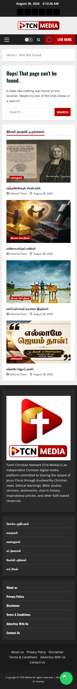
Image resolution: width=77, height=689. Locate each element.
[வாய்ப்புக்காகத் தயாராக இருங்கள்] (38, 281)
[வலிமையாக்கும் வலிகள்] (38, 221)
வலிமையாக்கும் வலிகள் (21, 248)
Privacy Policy (15, 596)
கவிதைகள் (17, 358)
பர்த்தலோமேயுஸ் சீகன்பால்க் (23, 188)
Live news (65, 39)
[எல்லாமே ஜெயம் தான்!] (38, 342)
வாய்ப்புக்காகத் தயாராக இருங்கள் (27, 308)
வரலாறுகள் (17, 177)
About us (11, 587)
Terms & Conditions (18, 614)
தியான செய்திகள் (20, 238)
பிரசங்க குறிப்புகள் (17, 523)
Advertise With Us (17, 623)
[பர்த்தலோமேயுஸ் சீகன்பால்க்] (38, 161)
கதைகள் (12, 532)
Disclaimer (13, 605)
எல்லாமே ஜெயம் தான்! (20, 368)
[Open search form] (38, 40)
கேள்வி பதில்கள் (16, 559)
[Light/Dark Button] (29, 40)
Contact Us (13, 632)
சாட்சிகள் (12, 568)
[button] (6, 39)
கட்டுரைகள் (13, 550)
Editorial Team (18, 193)
